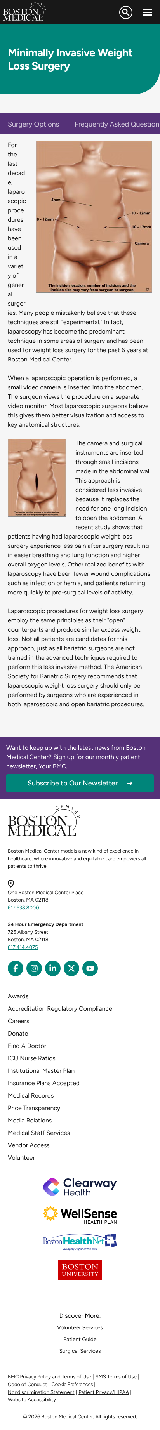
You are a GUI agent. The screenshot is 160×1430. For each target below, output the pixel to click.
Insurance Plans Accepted (44, 1083)
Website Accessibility (32, 1400)
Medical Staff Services (39, 1132)
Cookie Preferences (72, 1384)
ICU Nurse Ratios (32, 1058)
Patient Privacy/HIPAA (103, 1392)
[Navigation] (147, 12)
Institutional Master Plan (41, 1070)
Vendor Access (29, 1145)
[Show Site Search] (126, 12)
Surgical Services (80, 1351)
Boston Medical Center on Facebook (15, 968)
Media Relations (30, 1120)
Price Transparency (34, 1108)
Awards (18, 996)
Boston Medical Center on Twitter (71, 968)
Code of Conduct (27, 1385)
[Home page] (44, 834)
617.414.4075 (23, 947)
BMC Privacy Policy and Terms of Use (49, 1377)
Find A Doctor (27, 1045)
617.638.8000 (23, 908)
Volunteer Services (80, 1327)
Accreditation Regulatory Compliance (60, 1008)
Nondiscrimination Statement (41, 1392)
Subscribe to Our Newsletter (73, 783)
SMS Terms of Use (116, 1377)
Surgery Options (33, 124)
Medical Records (31, 1095)
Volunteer (21, 1157)
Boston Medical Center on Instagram (34, 968)
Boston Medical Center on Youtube (90, 968)
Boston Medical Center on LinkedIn (53, 968)
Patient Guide (79, 1339)
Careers (18, 1021)
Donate (18, 1033)
